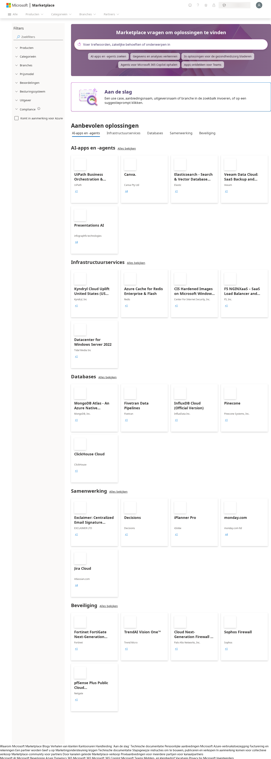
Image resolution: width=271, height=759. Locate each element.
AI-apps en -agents (86, 133)
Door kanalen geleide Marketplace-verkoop (91, 754)
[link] (94, 179)
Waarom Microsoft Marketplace (21, 746)
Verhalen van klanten (64, 746)
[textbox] (172, 44)
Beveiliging (207, 133)
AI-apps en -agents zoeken (108, 56)
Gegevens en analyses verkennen (155, 56)
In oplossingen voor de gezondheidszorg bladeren (218, 56)
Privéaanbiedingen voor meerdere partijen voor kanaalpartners (162, 754)
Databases (155, 133)
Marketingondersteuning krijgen (76, 750)
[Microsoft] (17, 5)
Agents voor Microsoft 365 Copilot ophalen (149, 65)
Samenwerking (181, 133)
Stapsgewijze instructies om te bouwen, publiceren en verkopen (173, 750)
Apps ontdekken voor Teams (202, 65)
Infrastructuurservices (123, 133)
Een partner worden (28, 750)
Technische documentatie (147, 746)
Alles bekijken (127, 148)
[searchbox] (42, 37)
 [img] (38, 108)
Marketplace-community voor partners (37, 754)
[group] (76, 191)
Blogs (46, 746)
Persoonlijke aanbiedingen (182, 746)
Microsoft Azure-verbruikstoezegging (225, 746)
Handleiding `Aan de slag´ (113, 746)
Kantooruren (87, 746)
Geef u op (48, 750)
